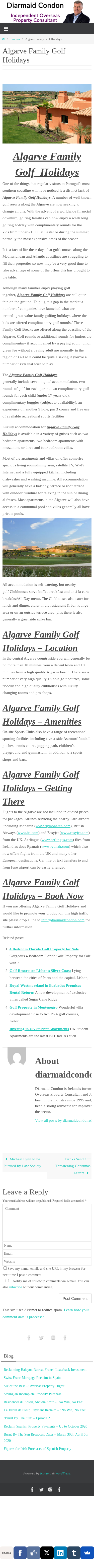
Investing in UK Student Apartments (39, 1029)
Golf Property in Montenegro (34, 1007)
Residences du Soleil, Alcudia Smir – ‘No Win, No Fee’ (43, 1402)
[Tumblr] (74, 1552)
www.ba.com (28, 832)
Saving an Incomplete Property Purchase (32, 1394)
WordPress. (63, 1473)
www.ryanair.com (55, 846)
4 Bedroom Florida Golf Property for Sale (44, 949)
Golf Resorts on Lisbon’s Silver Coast (40, 970)
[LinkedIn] (60, 1552)
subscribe (15, 1287)
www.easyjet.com (74, 832)
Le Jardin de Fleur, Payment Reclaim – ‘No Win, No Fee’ (45, 1410)
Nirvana (45, 1473)
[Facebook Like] (33, 1552)
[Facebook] (20, 1552)
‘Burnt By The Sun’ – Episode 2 (27, 1418)
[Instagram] (53, 1337)
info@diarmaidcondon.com (62, 920)
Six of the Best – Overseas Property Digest (34, 1386)
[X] (47, 1552)
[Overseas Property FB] (29, 1337)
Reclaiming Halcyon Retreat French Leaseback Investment (45, 1370)
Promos (15, 39)
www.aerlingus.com (57, 839)
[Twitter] (41, 1337)
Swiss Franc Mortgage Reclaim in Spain (32, 1378)
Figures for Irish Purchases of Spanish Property (37, 1449)
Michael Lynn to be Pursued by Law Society (22, 1162)
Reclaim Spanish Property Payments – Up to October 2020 (45, 1426)
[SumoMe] (87, 1552)
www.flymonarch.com (53, 826)
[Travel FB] (65, 1337)
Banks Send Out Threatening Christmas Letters (72, 1166)
